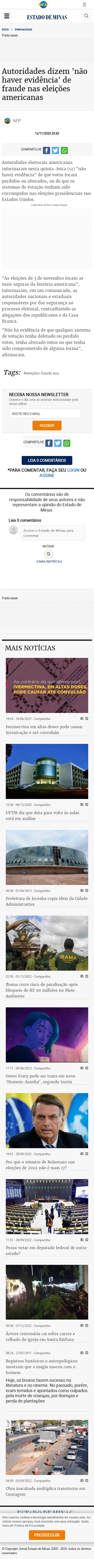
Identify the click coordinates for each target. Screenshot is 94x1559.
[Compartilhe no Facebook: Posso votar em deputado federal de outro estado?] (81, 1240)
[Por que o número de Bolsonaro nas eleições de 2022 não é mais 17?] (47, 1120)
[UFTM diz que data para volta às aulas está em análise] (47, 771)
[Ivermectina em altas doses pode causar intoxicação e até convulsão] (47, 685)
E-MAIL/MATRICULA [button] (49, 561)
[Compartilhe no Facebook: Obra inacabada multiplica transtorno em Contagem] (81, 1481)
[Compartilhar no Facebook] (46, 151)
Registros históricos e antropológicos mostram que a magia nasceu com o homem (42, 1366)
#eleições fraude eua (41, 373)
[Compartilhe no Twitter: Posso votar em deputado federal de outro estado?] (86, 1240)
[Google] (48, 554)
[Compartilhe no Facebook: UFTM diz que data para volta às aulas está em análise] (81, 805)
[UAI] (43, 4)
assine (47, 475)
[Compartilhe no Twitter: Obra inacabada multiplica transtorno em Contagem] (86, 1481)
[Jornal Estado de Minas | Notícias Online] (47, 18)
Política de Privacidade (29, 1525)
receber (47, 425)
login (74, 470)
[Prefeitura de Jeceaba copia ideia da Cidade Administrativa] (47, 857)
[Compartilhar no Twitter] (55, 151)
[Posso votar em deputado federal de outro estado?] (47, 1206)
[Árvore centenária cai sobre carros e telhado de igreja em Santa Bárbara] (47, 1292)
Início (5, 29)
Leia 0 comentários (47, 460)
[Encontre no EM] (86, 16)
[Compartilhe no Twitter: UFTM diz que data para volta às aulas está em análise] (86, 805)
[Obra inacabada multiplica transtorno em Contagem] (47, 1447)
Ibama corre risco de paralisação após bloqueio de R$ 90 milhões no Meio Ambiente (42, 990)
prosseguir (47, 1535)
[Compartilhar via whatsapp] (64, 151)
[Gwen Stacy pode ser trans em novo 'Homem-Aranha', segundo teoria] (47, 1034)
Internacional (23, 29)
